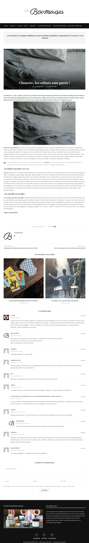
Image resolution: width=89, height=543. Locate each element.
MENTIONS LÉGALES (45, 542)
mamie (47, 162)
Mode (5, 25)
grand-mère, (41, 204)
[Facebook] (77, 35)
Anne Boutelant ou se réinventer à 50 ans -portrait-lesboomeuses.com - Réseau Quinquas (36, 396)
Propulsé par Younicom (59, 542)
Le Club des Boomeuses (44, 25)
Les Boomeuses (39, 86)
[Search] (84, 35)
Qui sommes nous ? (9, 30)
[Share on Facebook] (51, 226)
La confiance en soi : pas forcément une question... (65, 300)
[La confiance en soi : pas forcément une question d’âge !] (65, 278)
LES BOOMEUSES (33, 542)
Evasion (20, 25)
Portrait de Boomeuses (60, 25)
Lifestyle (12, 25)
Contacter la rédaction (75, 25)
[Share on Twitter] (53, 226)
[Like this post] (49, 226)
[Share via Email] (55, 226)
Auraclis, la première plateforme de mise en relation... (24, 300)
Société (25, 25)
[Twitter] (79, 35)
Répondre (83, 315)
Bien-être (32, 25)
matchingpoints (15, 448)
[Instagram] (81, 35)
